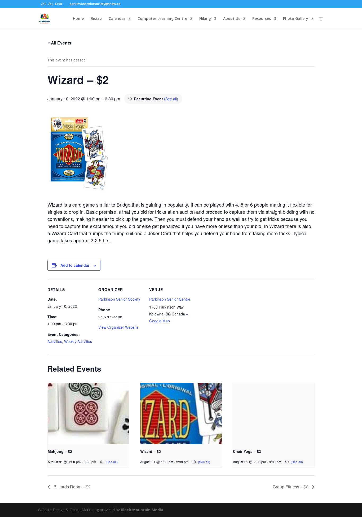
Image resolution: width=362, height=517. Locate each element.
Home (78, 19)
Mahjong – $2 (60, 451)
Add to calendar (74, 265)
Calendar (117, 19)
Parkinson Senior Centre (169, 299)
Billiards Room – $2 (71, 487)
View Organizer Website (118, 327)
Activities (54, 341)
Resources (261, 19)
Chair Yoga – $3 (247, 451)
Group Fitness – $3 (291, 487)
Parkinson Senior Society (119, 299)
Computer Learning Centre (162, 19)
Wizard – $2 (150, 451)
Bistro (96, 19)
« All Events (59, 43)
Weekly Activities (78, 341)
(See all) (171, 98)
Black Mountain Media (142, 509)
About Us (231, 19)
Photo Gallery (295, 19)
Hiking (205, 19)
